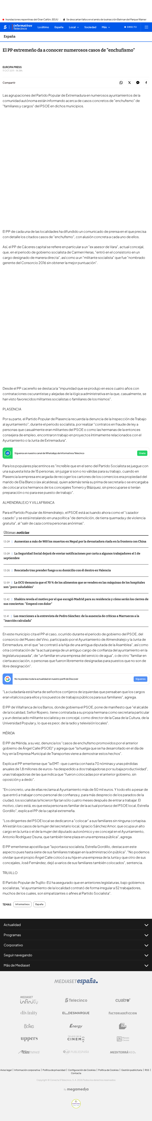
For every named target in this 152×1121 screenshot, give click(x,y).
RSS (147, 1070)
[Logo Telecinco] (76, 1000)
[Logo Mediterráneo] (123, 1052)
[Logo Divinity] (29, 1013)
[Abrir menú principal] (146, 27)
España (9, 36)
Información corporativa (27, 1070)
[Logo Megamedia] (77, 1089)
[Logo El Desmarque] (75, 1013)
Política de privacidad (54, 1070)
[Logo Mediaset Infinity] (29, 1000)
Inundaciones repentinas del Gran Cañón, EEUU (32, 19)
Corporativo (13, 945)
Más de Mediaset (17, 965)
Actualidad (12, 924)
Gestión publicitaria (131, 1070)
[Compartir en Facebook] (146, 82)
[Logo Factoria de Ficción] (123, 1013)
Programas (12, 935)
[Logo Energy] (76, 1026)
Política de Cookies (108, 1070)
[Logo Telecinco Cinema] (76, 1039)
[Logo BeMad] (123, 1026)
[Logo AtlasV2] (29, 1052)
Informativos (22, 904)
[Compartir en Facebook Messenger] (138, 82)
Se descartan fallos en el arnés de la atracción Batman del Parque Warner (106, 19)
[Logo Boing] (29, 1026)
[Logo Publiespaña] (76, 1052)
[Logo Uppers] (29, 1039)
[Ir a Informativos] (22, 27)
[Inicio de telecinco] (5, 27)
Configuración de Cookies (82, 1070)
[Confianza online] (76, 1107)
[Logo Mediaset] (76, 983)
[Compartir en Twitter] (129, 82)
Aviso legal (6, 1070)
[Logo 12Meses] (123, 1038)
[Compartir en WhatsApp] (121, 82)
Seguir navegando (18, 955)
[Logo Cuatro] (122, 1000)
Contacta (76, 1073)
